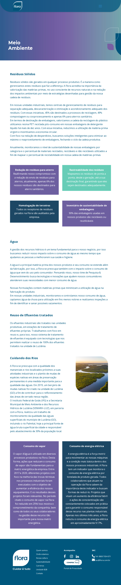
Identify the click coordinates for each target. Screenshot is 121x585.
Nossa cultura (42, 558)
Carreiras (40, 565)
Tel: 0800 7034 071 (103, 556)
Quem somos (42, 550)
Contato (39, 573)
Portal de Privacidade (73, 568)
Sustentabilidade (43, 562)
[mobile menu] (100, 5)
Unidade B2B (41, 569)
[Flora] (17, 6)
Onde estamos (42, 554)
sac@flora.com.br (102, 560)
